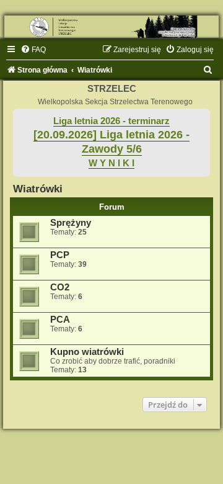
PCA (60, 320)
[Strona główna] (111, 27)
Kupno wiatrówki (87, 352)
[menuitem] (33, 49)
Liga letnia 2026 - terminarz (111, 121)
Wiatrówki (38, 188)
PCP (59, 255)
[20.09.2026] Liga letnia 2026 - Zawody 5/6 (111, 141)
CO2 (59, 287)
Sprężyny (70, 223)
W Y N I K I (111, 163)
